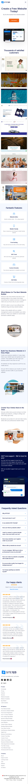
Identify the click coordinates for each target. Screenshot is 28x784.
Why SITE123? (6, 513)
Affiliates (3, 763)
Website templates (5, 698)
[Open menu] (25, 2)
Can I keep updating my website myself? (11, 570)
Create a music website (6, 724)
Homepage (3, 689)
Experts (2, 765)
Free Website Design (5, 747)
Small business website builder (8, 730)
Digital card (3, 732)
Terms (7, 779)
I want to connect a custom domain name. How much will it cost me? (11, 533)
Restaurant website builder (7, 742)
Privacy (11, 779)
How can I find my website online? (11, 527)
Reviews (3, 695)
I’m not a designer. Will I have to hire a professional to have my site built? (12, 551)
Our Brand (3, 767)
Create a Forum (4, 738)
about (2, 755)
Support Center (4, 757)
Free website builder (5, 708)
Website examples (5, 696)
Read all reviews (14, 589)
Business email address (6, 734)
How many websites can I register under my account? (11, 539)
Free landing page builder (7, 716)
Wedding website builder (6, 726)
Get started (14, 20)
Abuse (14, 779)
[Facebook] (2, 680)
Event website (4, 722)
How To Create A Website (7, 714)
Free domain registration (6, 712)
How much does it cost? (8, 518)
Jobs (2, 761)
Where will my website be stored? (11, 545)
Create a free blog (5, 736)
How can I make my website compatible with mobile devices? (13, 557)
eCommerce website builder (7, 710)
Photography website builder (7, 720)
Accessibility (19, 779)
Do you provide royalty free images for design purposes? (13, 564)
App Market (3, 700)
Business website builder (6, 718)
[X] (5, 680)
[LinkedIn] (7, 680)
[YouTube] (10, 680)
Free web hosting (5, 745)
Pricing (2, 691)
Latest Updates (4, 702)
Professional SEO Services (7, 749)
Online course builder (6, 740)
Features (3, 693)
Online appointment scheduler (8, 744)
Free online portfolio (5, 728)
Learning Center (4, 759)
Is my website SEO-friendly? (10, 523)
